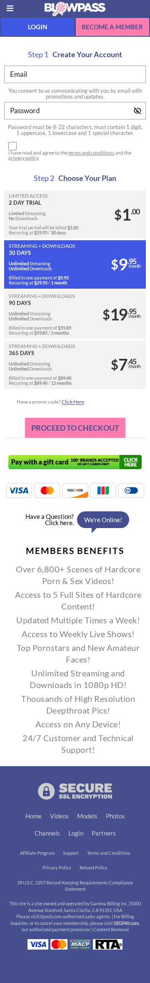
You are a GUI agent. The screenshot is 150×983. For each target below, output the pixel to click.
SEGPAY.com (126, 923)
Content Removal (111, 929)
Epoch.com (51, 916)
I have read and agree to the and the (69, 155)
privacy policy (23, 157)
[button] (75, 214)
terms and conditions (91, 152)
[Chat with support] (75, 519)
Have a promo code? (50, 401)
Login (37, 26)
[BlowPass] (75, 8)
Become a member (112, 26)
